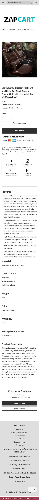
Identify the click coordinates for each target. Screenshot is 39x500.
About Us (19, 430)
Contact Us (19, 445)
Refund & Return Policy (19, 433)
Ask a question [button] (19, 409)
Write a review (19, 403)
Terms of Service (19, 439)
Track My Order (19, 481)
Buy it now (19, 130)
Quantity (4, 113)
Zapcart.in (14, 492)
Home (3, 29)
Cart (36, 2)
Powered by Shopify (25, 492)
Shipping (19, 108)
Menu (3, 3)
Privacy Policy (19, 436)
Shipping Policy (19, 442)
